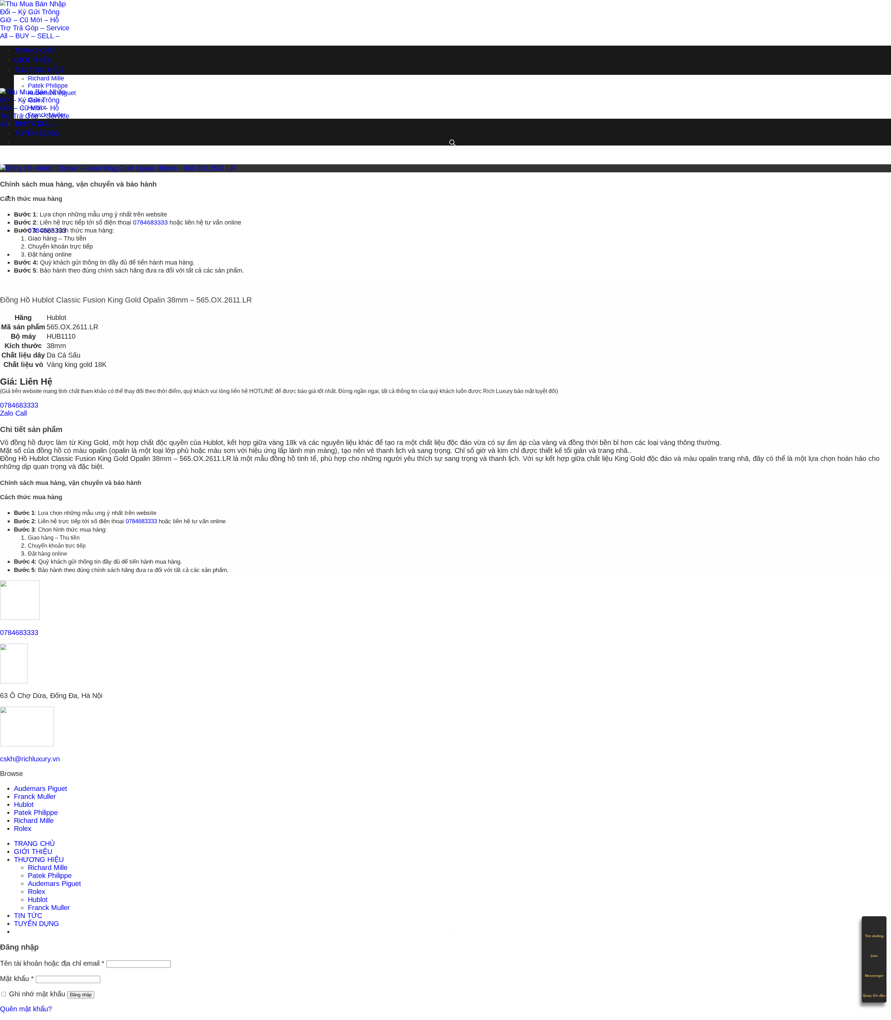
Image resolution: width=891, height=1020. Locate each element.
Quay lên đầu (874, 995)
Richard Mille (46, 78)
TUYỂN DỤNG (36, 133)
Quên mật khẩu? (26, 1009)
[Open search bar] (452, 254)
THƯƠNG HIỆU (39, 70)
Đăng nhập (81, 994)
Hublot (37, 107)
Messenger (874, 976)
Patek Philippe (48, 85)
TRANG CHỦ (34, 50)
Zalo (874, 956)
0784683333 (150, 222)
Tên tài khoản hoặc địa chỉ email (52, 963)
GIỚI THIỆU (33, 60)
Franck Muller (47, 114)
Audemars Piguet (52, 92)
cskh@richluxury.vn (30, 759)
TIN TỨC (28, 123)
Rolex (36, 100)
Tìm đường (874, 936)
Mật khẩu (17, 978)
